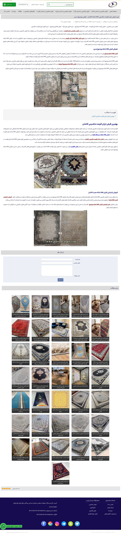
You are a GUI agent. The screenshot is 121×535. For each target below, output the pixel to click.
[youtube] (70, 523)
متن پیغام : (77, 276)
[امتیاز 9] (9, 488)
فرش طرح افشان (92, 514)
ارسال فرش (110, 508)
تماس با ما (110, 505)
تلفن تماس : (76, 263)
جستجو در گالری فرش (110, 514)
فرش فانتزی (92, 511)
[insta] (57, 523)
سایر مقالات (114, 288)
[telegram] (63, 523)
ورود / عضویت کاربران (36, 4)
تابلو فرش (92, 508)
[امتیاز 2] (3, 488)
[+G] (50, 523)
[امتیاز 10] (10, 488)
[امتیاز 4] (4, 488)
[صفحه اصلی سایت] (112, 5)
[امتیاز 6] (6, 488)
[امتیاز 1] (2, 488)
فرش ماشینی (92, 505)
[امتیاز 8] (8, 488)
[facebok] (43, 523)
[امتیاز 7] (7, 488)
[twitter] (77, 523)
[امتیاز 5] (5, 488)
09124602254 (23, 4)
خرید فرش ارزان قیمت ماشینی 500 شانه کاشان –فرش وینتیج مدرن (96, 17)
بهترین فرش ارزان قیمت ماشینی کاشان (103, 116)
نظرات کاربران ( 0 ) (66, 22)
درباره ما (110, 511)
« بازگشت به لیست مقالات (110, 22)
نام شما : (77, 259)
